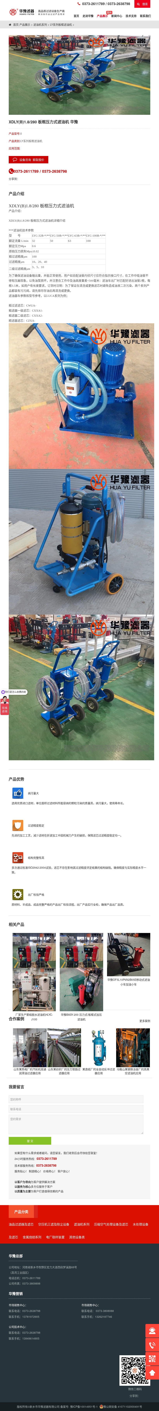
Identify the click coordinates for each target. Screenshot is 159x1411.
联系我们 (145, 16)
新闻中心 (116, 16)
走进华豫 (88, 16)
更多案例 (144, 1021)
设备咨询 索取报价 (30, 160)
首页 (15, 24)
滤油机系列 (40, 24)
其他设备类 (77, 1237)
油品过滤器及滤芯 (21, 1224)
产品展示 (102, 16)
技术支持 (131, 16)
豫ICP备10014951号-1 (84, 1406)
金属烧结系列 (32, 1237)
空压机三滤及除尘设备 (53, 1224)
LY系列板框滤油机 (61, 24)
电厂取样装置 (55, 1237)
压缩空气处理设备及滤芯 (111, 1224)
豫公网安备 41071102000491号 (122, 1406)
